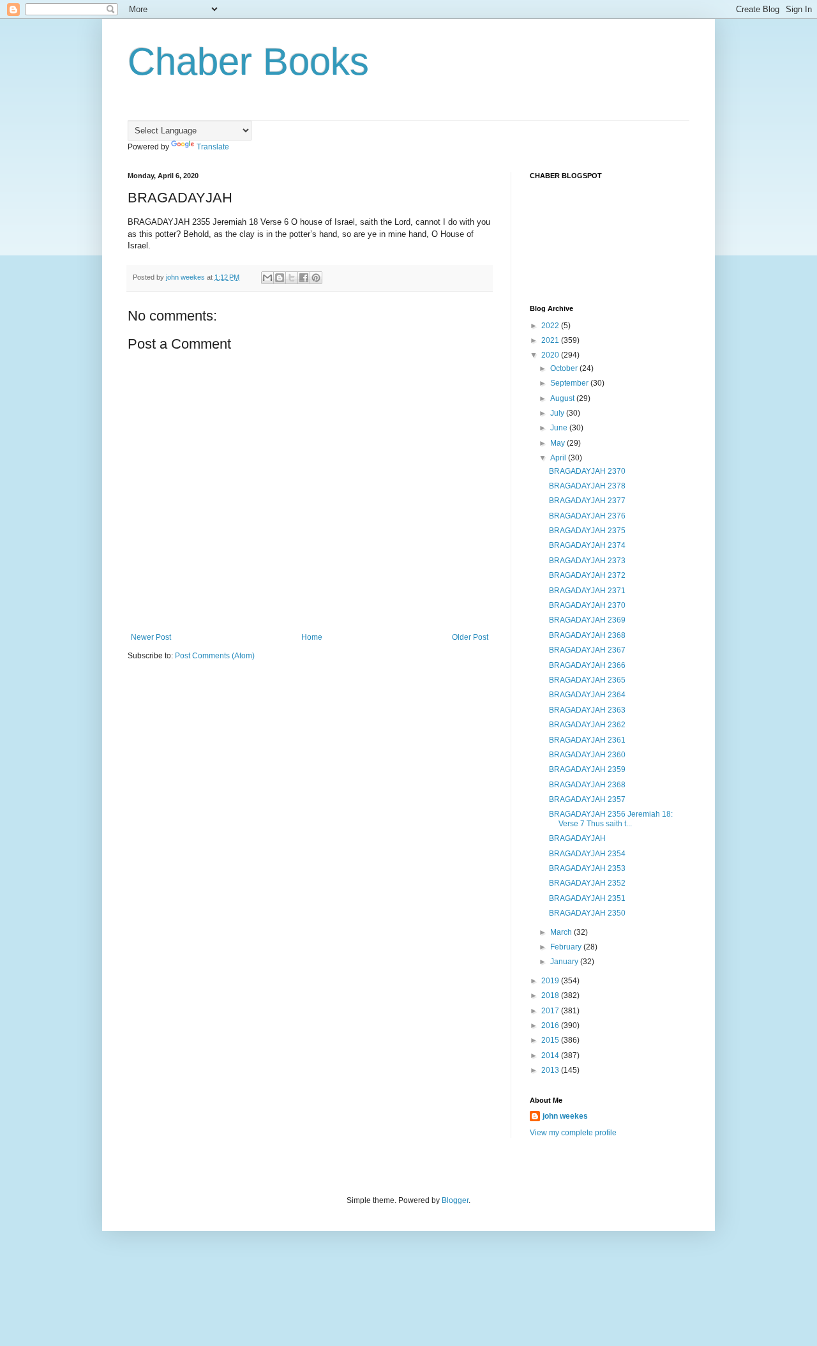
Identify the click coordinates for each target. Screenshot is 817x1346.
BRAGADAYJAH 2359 (587, 769)
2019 (551, 980)
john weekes (565, 1116)
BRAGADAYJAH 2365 (587, 680)
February (566, 946)
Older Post (470, 637)
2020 (551, 355)
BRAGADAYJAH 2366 (587, 665)
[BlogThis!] (279, 277)
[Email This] (267, 277)
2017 (551, 1010)
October (565, 368)
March (562, 932)
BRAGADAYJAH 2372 (587, 575)
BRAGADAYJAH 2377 (587, 500)
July (558, 413)
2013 (551, 1070)
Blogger (455, 1200)
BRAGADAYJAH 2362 (587, 724)
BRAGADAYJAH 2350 (587, 913)
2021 (551, 340)
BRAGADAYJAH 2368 (587, 635)
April (559, 457)
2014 (551, 1055)
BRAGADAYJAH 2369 (587, 620)
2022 (551, 325)
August (563, 398)
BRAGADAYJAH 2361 (587, 740)
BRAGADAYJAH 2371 (587, 590)
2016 (551, 1025)
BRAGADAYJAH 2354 (587, 853)
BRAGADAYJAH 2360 (587, 754)
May (558, 443)
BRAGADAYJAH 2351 (587, 898)
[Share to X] (291, 277)
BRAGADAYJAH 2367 (587, 650)
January (565, 961)
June (559, 427)
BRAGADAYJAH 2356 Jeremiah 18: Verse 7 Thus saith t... (611, 819)
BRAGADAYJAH (577, 838)
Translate (213, 146)
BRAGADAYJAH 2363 (587, 710)
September (570, 383)
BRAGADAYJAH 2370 (587, 471)
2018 (551, 995)
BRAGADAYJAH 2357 (587, 799)
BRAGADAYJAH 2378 (587, 485)
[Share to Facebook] (303, 277)
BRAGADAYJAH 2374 (587, 545)
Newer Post (151, 637)
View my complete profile (573, 1132)
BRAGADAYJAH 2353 (587, 868)
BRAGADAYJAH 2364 (587, 694)
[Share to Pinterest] (316, 277)
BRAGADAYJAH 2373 (587, 560)
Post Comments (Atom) (215, 655)
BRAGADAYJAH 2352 (587, 883)
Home (311, 637)
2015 (551, 1040)
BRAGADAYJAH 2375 (587, 530)
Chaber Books (248, 61)
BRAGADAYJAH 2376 (587, 515)
